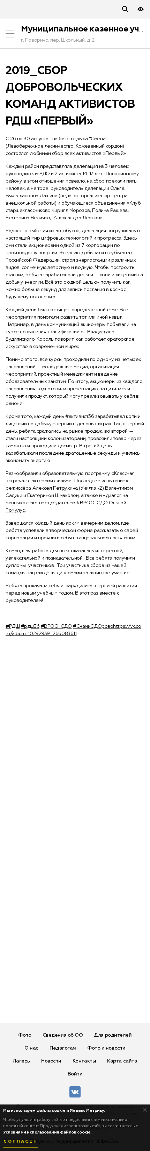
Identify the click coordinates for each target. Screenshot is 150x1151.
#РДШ (13, 626)
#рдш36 (30, 626)
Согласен (20, 1141)
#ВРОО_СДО (56, 626)
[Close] (145, 1109)
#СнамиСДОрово (93, 626)
